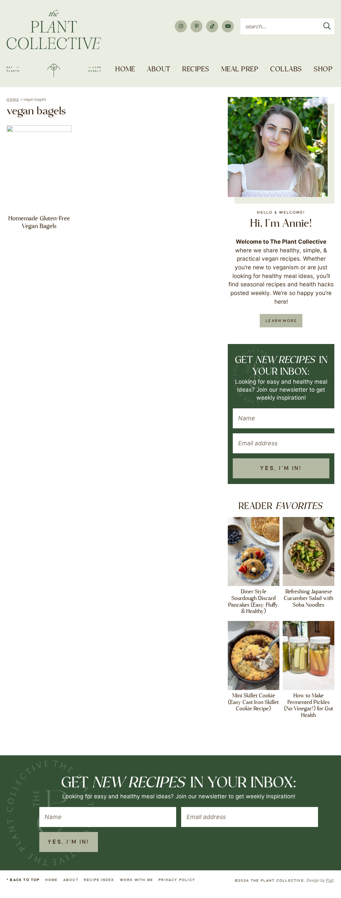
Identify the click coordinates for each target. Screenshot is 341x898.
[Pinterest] (196, 26)
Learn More (281, 321)
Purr (329, 880)
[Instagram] (181, 26)
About (158, 69)
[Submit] (327, 25)
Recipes (195, 69)
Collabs (286, 69)
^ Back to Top (23, 880)
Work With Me (136, 880)
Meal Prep (239, 69)
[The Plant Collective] (54, 43)
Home (125, 69)
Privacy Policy (177, 880)
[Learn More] (278, 147)
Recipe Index (99, 880)
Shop (323, 69)
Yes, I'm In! (281, 468)
